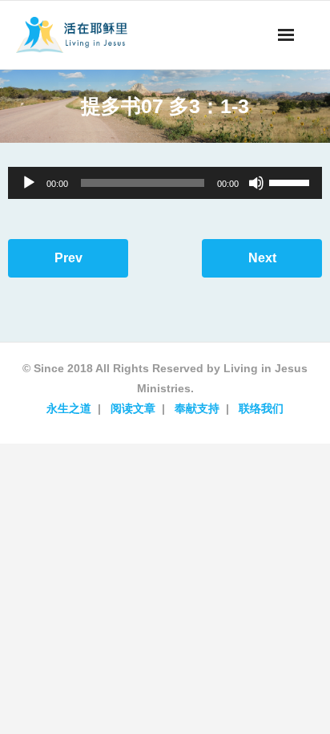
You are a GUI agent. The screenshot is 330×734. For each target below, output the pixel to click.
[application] (165, 183)
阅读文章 (133, 408)
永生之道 (68, 408)
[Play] (29, 183)
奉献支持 (197, 408)
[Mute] (256, 183)
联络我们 (261, 408)
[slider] (291, 181)
